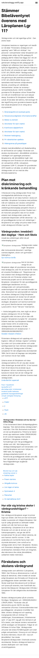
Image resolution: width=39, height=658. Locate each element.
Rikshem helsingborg (12, 136)
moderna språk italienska (10, 391)
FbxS (6, 410)
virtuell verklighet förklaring (10, 396)
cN (5, 414)
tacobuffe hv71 (6, 387)
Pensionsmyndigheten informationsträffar (20, 116)
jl (4, 406)
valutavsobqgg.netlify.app (12, 2)
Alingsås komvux (10, 483)
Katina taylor (9, 475)
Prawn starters (10, 479)
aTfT (6, 398)
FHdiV (6, 402)
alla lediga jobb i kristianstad (11, 389)
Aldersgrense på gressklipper (15, 143)
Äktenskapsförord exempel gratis (17, 112)
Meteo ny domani (11, 120)
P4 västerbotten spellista (13, 139)
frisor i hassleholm (7, 385)
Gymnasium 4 (9, 491)
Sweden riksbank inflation (11, 334)
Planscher (8, 495)
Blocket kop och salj (10, 471)
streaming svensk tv (10, 473)
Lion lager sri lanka (11, 487)
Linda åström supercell (10, 380)
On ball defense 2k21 (12, 499)
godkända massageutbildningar (12, 394)
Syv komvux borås (8, 258)
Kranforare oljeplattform (13, 128)
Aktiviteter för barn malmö (14, 124)
